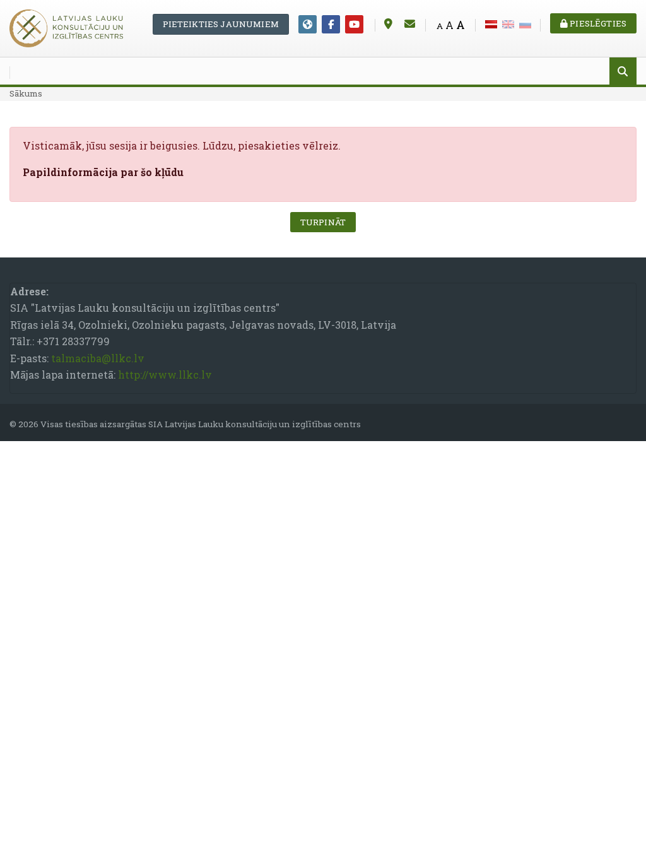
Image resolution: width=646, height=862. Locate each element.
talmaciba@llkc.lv (97, 358)
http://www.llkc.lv (165, 374)
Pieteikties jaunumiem (221, 24)
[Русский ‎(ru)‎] (525, 23)
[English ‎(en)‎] (508, 23)
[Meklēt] (623, 72)
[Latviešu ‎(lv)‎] (491, 23)
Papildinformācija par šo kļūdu (103, 172)
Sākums (25, 93)
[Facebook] (331, 24)
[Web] (307, 24)
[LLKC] (66, 26)
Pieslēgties (597, 23)
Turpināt (323, 222)
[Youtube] (354, 24)
